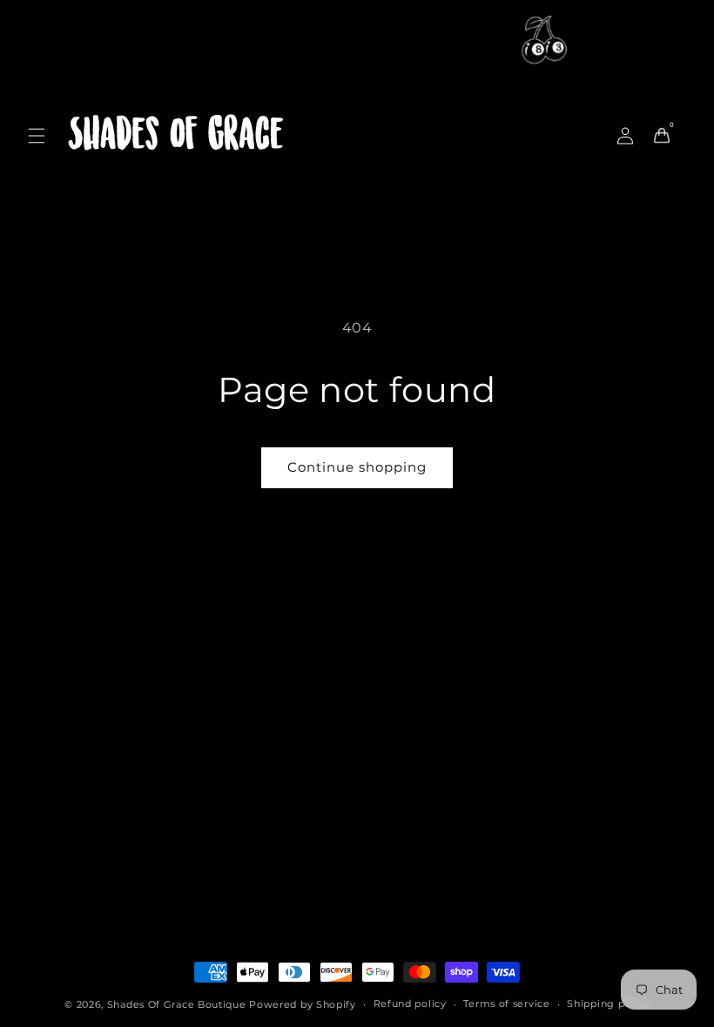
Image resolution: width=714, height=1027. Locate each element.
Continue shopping (357, 467)
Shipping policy (608, 1003)
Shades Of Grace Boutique (178, 1004)
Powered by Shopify (302, 1004)
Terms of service (506, 1003)
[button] (36, 136)
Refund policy (410, 1003)
